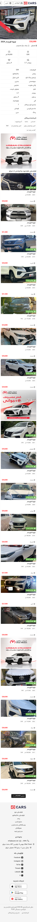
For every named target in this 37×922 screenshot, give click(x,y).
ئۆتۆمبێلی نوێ (18, 812)
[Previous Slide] (1, 22)
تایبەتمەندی (25, 913)
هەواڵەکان (18, 828)
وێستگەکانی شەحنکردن (18, 825)
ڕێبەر (18, 819)
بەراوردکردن (18, 822)
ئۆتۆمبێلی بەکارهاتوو (18, 815)
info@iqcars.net (13, 841)
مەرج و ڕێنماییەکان (14, 913)
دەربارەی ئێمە (18, 831)
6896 (25, 841)
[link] (18, 886)
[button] (18, 22)
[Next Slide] (36, 22)
